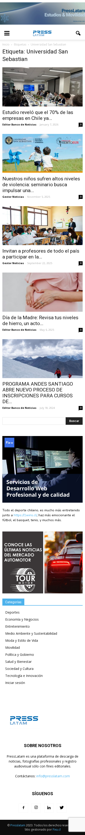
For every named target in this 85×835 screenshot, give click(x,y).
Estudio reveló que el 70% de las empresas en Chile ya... (37, 115)
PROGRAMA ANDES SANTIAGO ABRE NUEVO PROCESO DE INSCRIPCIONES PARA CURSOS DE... (37, 392)
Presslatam (17, 825)
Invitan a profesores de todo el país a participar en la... (40, 254)
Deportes (12, 612)
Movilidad (12, 647)
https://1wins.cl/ (25, 515)
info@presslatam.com (53, 776)
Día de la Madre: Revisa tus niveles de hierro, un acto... (40, 320)
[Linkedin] (49, 808)
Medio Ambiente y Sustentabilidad (31, 633)
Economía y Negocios (22, 619)
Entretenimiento (17, 626)
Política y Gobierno (19, 654)
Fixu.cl (57, 829)
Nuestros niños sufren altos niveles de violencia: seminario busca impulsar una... (41, 184)
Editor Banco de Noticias (19, 124)
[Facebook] (23, 808)
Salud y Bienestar (18, 661)
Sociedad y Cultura (19, 668)
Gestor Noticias (13, 196)
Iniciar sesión (15, 682)
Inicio (5, 44)
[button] (78, 33)
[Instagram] (36, 807)
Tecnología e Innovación (24, 675)
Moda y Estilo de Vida (21, 640)
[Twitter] (61, 808)
